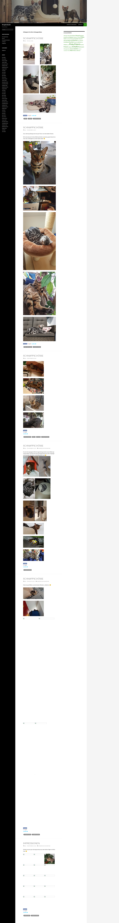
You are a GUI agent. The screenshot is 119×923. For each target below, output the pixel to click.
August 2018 (4, 88)
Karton (75, 40)
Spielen (76, 49)
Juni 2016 (4, 131)
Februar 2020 (4, 60)
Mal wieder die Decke (6, 40)
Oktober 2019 (4, 65)
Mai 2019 (4, 73)
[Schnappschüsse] (25, 115)
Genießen (76, 38)
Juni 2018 (4, 92)
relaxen (70, 47)
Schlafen (75, 47)
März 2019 (4, 77)
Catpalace (75, 37)
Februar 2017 (4, 118)
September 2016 (5, 126)
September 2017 (5, 106)
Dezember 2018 (5, 82)
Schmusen (81, 47)
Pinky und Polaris (28, 346)
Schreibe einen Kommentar (44, 448)
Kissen (81, 40)
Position (82, 44)
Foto (69, 38)
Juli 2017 (3, 110)
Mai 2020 (4, 57)
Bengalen (81, 35)
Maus (82, 42)
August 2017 (4, 108)
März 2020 (4, 59)
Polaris (30, 118)
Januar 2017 (4, 120)
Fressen (72, 38)
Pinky (25, 118)
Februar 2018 (4, 98)
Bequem (71, 37)
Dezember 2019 (5, 63)
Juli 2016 (3, 129)
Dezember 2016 (5, 121)
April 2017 (4, 115)
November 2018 (5, 83)
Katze (79, 40)
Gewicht (81, 38)
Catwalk (78, 37)
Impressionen (31, 843)
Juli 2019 (3, 70)
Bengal (77, 35)
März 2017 (4, 116)
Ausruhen (70, 35)
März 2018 (4, 96)
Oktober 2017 (4, 105)
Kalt (72, 40)
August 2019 (4, 68)
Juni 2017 (4, 111)
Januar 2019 (4, 80)
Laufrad (79, 42)
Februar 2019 (4, 78)
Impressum (80, 24)
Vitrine (69, 50)
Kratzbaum (66, 42)
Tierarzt (79, 48)
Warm (72, 50)
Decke (65, 38)
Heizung (65, 40)
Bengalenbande (6, 24)
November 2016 (5, 123)
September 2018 (5, 87)
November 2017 (5, 103)
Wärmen (78, 50)
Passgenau (4, 43)
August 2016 (4, 128)
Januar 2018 (4, 100)
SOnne (3, 38)
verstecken (65, 50)
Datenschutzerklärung (71, 24)
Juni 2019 (4, 72)
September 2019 (5, 67)
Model (65, 44)
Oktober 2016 (4, 124)
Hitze (69, 40)
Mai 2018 (4, 93)
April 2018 (4, 95)
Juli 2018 (3, 90)
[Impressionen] (25, 909)
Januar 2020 (4, 62)
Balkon (74, 35)
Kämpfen (75, 42)
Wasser (75, 50)
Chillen (82, 37)
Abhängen (66, 35)
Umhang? (4, 41)
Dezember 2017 (5, 101)
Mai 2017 (4, 113)
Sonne (72, 49)
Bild (25, 40)
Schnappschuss (27, 834)
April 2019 (4, 75)
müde (68, 44)
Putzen (66, 47)
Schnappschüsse (33, 38)
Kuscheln (71, 42)
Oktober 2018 (4, 85)
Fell (67, 38)
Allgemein (4, 50)
